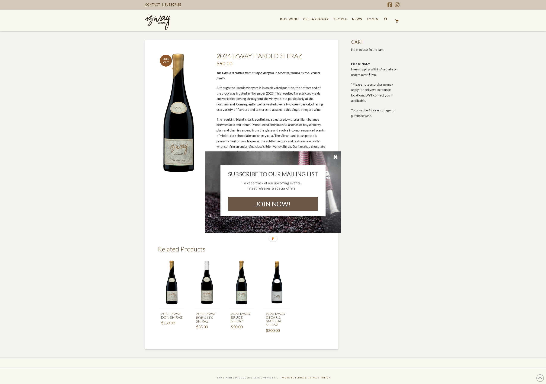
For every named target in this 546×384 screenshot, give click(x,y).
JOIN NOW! (273, 204)
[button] (273, 174)
